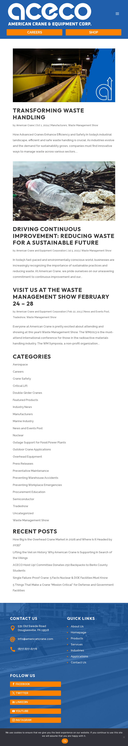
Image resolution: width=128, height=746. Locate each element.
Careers (34, 32)
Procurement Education (29, 492)
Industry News (22, 407)
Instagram (23, 720)
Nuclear (18, 435)
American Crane (25, 125)
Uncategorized (23, 513)
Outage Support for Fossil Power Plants (39, 442)
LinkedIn (22, 702)
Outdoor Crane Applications (32, 449)
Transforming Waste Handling (48, 114)
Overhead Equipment (27, 456)
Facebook (23, 684)
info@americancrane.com (35, 639)
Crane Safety (22, 378)
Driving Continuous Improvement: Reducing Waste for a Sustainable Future (63, 235)
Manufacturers (59, 125)
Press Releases (23, 463)
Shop (93, 32)
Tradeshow (19, 317)
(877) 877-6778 (27, 649)
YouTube (22, 711)
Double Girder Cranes (27, 392)
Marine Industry (23, 421)
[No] (124, 737)
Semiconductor (23, 499)
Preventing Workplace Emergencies (37, 485)
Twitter (22, 693)
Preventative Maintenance (31, 470)
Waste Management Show (83, 125)
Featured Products (25, 400)
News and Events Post (96, 311)
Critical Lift (20, 385)
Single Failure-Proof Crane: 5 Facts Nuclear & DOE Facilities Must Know (60, 577)
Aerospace (20, 364)
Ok (64, 741)
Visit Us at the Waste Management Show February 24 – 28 (61, 296)
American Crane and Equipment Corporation (41, 250)
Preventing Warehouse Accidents (35, 477)
